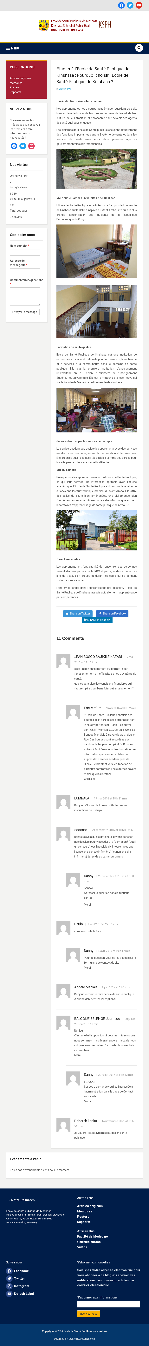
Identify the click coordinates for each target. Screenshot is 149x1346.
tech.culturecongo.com (82, 1338)
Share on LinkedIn (99, 620)
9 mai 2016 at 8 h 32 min (121, 708)
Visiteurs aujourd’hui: (23, 199)
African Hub (85, 1231)
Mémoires (16, 83)
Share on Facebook (114, 613)
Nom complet (19, 245)
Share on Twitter (80, 613)
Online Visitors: (19, 175)
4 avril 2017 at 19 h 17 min (114, 950)
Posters (14, 87)
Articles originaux (20, 78)
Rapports (15, 92)
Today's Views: (19, 187)
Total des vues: (19, 210)
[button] (12, 48)
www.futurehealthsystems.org (21, 1222)
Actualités (65, 89)
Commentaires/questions (25, 282)
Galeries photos (89, 1242)
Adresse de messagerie (18, 263)
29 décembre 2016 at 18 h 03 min (112, 830)
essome (80, 830)
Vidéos (82, 1247)
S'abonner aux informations (97, 1297)
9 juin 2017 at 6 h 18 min (116, 987)
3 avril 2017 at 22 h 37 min (103, 924)
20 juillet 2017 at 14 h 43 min (115, 1074)
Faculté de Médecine (92, 1236)
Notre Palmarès (23, 1200)
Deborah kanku (85, 1121)
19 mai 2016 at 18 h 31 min (110, 798)
